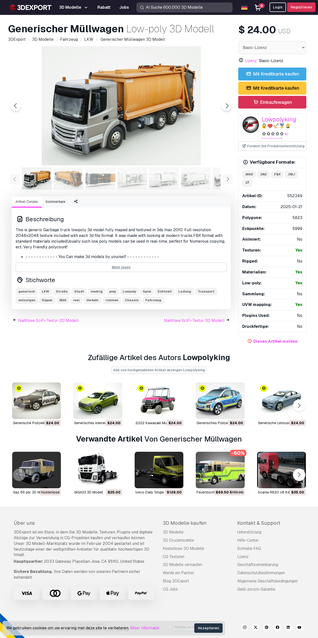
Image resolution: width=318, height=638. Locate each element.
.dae (263, 174)
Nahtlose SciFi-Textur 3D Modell (48, 320)
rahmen (112, 300)
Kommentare (55, 201)
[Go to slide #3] (100, 178)
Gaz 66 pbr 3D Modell (30, 492)
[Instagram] (245, 628)
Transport (206, 291)
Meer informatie (144, 628)
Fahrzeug (153, 300)
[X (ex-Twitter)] (256, 628)
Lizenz (242, 556)
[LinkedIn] (288, 628)
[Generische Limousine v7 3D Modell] (281, 400)
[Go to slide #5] (164, 178)
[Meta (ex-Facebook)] (277, 628)
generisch (26, 291)
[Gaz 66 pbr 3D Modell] (36, 470)
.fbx (277, 174)
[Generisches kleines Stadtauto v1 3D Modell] (97, 400)
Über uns (24, 523)
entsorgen (26, 300)
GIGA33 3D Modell (88, 492)
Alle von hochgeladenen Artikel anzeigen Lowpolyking (159, 370)
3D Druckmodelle (178, 540)
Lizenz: (251, 60)
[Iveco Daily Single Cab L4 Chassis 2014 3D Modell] (159, 470)
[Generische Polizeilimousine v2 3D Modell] (36, 400)
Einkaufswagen (275, 102)
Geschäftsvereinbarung (257, 564)
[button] (299, 406)
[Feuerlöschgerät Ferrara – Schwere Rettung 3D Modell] (220, 470)
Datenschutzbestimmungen (261, 572)
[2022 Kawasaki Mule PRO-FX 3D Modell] (159, 400)
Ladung (184, 291)
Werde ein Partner (179, 572)
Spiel (147, 291)
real (76, 300)
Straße (62, 291)
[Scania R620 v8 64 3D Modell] (281, 470)
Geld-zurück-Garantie (256, 589)
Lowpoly (129, 291)
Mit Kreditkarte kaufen (275, 74)
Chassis (132, 300)
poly (112, 291)
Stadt (79, 291)
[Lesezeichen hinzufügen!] (53, 412)
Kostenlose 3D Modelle (183, 548)
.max (249, 174)
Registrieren (301, 7)
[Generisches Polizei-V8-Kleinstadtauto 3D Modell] (220, 400)
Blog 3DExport (176, 581)
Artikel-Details (26, 201)
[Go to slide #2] (68, 178)
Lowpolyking (279, 119)
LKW (45, 291)
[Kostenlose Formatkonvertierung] (247, 183)
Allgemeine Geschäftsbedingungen (267, 581)
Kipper (47, 300)
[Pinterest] (267, 628)
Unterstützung (249, 532)
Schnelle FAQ (249, 548)
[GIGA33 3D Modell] (97, 470)
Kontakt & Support (258, 523)
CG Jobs (170, 589)
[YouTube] (299, 628)
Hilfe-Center (248, 540)
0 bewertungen (275, 136)
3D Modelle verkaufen (182, 564)
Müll (62, 300)
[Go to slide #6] (196, 178)
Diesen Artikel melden (275, 341)
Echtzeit (165, 291)
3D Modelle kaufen (184, 523)
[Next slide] (227, 106)
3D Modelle (173, 532)
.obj (291, 174)
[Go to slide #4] (132, 178)
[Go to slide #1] (37, 178)
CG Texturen (173, 556)
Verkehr (92, 300)
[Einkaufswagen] (43, 412)
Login (277, 7)
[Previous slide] (15, 106)
